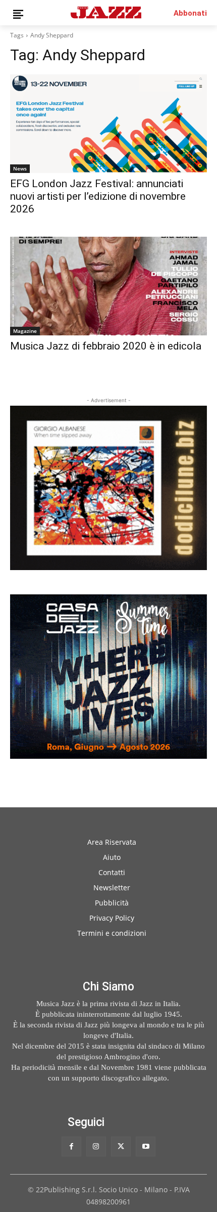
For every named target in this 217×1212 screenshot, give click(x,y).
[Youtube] (145, 1146)
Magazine (25, 330)
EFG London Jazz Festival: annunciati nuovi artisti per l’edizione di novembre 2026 (98, 196)
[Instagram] (96, 1146)
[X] (121, 1146)
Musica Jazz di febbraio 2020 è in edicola (105, 346)
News (20, 168)
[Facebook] (71, 1146)
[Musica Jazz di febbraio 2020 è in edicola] (108, 286)
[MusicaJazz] (106, 12)
